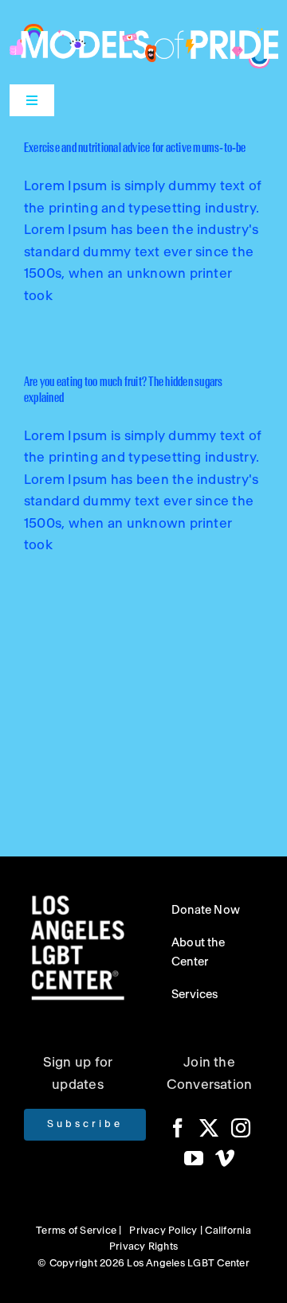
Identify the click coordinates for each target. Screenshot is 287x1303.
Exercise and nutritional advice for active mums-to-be (135, 147)
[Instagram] (240, 1127)
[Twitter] (208, 1127)
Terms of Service (76, 1231)
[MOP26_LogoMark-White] (144, 30)
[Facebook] (177, 1127)
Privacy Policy (163, 1231)
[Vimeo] (224, 1158)
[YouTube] (193, 1158)
